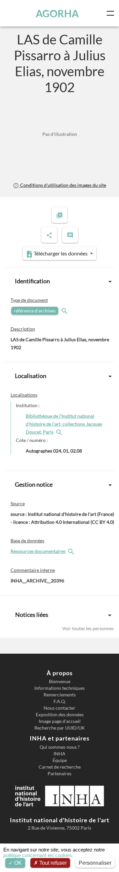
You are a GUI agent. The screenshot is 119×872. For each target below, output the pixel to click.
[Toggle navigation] (111, 13)
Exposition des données (60, 714)
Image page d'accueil (60, 721)
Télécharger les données (61, 253)
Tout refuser (52, 863)
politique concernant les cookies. (38, 855)
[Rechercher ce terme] (65, 310)
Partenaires (59, 773)
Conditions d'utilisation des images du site (62, 185)
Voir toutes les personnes (88, 628)
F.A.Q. (60, 701)
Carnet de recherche (60, 767)
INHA (59, 753)
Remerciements (60, 694)
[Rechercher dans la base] (71, 551)
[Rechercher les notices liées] (60, 432)
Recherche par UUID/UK (59, 728)
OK (17, 863)
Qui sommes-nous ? (60, 747)
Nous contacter (59, 708)
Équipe (60, 760)
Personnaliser (95, 863)
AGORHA (57, 13)
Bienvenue (59, 681)
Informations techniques (59, 688)
